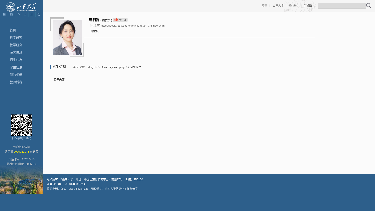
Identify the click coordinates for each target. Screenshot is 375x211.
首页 (13, 30)
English (293, 5)
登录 (264, 5)
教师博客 (16, 82)
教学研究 (16, 45)
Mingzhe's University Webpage (107, 67)
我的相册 (16, 74)
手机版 (308, 5)
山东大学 (278, 5)
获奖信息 (16, 52)
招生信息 (16, 60)
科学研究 (16, 37)
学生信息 (16, 67)
